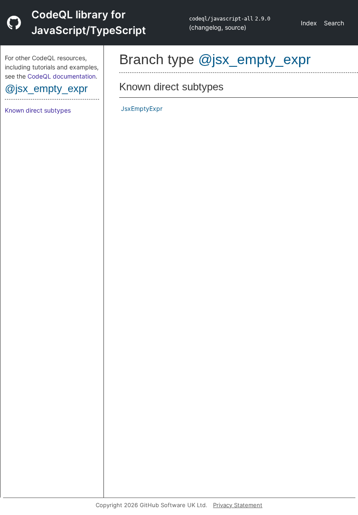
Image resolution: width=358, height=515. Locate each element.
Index (309, 23)
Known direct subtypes (38, 110)
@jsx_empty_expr (46, 88)
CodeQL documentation (62, 76)
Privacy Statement (237, 504)
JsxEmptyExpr (141, 108)
